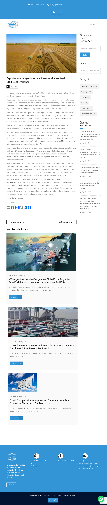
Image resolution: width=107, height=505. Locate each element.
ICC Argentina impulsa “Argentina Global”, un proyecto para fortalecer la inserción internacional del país (39, 281)
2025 (84, 86)
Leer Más (13, 297)
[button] (101, 499)
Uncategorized (86, 108)
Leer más (11, 485)
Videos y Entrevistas (88, 114)
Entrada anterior (17, 222)
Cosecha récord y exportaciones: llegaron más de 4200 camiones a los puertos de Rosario (42, 347)
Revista (84, 103)
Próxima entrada (65, 222)
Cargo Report (86, 92)
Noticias (85, 97)
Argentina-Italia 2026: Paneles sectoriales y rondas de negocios (89, 185)
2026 (94, 86)
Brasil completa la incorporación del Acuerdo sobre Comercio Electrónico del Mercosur (39, 402)
